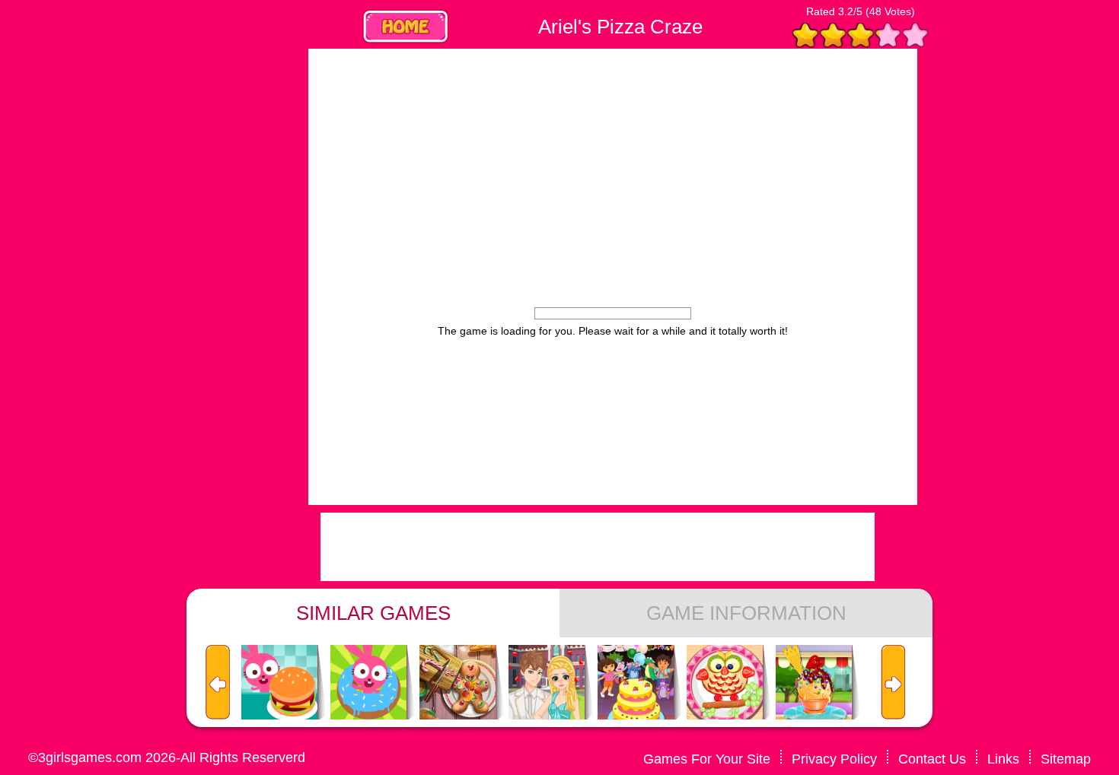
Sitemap (1066, 759)
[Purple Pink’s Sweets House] (368, 683)
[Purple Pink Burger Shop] (279, 683)
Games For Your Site (706, 759)
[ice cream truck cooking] (814, 683)
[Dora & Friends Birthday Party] (636, 683)
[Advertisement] (179, 277)
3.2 (845, 11)
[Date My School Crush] (546, 683)
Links (1003, 759)
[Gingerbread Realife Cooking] (457, 683)
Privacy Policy (834, 759)
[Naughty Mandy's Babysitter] (725, 683)
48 (875, 11)
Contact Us (932, 759)
